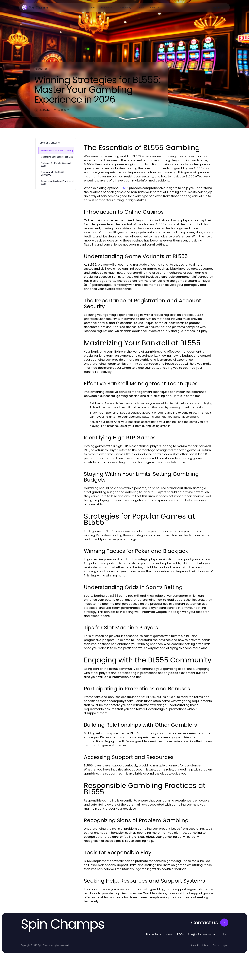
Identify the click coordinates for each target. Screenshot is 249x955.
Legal (224, 945)
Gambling (42, 69)
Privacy (206, 945)
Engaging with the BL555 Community (52, 173)
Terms (216, 945)
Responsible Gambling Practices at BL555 (57, 182)
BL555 (124, 188)
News (169, 934)
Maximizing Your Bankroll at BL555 (57, 157)
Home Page (153, 934)
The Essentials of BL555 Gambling (57, 150)
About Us (195, 945)
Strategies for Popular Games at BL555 (56, 164)
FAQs (180, 934)
